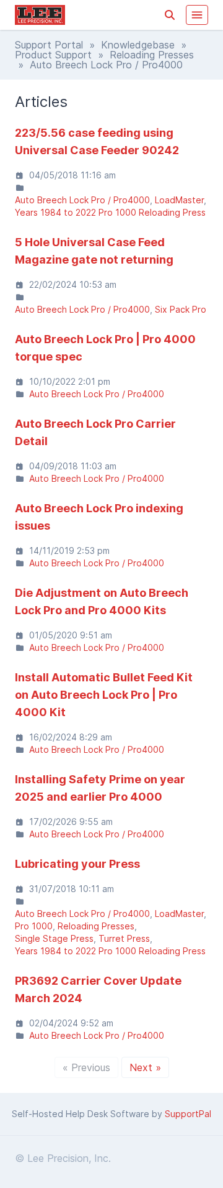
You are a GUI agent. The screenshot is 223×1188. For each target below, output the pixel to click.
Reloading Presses (152, 54)
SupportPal (188, 1113)
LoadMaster (179, 200)
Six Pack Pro (180, 309)
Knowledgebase (138, 45)
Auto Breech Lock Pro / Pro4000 (82, 200)
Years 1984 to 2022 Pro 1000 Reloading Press (110, 212)
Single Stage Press (54, 938)
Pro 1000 (34, 926)
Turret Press (124, 938)
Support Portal (49, 45)
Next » (145, 1067)
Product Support (53, 54)
